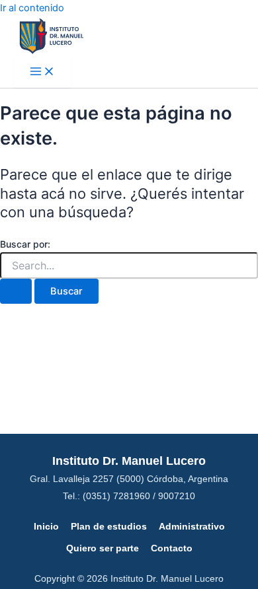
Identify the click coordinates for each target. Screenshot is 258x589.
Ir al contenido (32, 8)
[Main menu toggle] (42, 72)
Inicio (46, 526)
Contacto (172, 548)
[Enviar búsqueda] (16, 291)
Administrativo (192, 526)
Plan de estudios (109, 526)
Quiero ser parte (102, 548)
